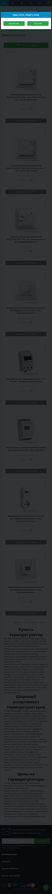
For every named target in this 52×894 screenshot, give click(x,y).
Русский (38, 23)
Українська (14, 23)
